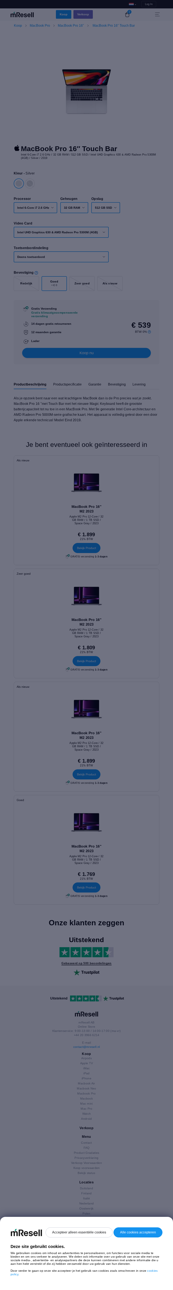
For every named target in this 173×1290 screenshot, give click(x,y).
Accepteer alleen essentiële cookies (79, 1232)
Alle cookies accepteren (138, 1232)
